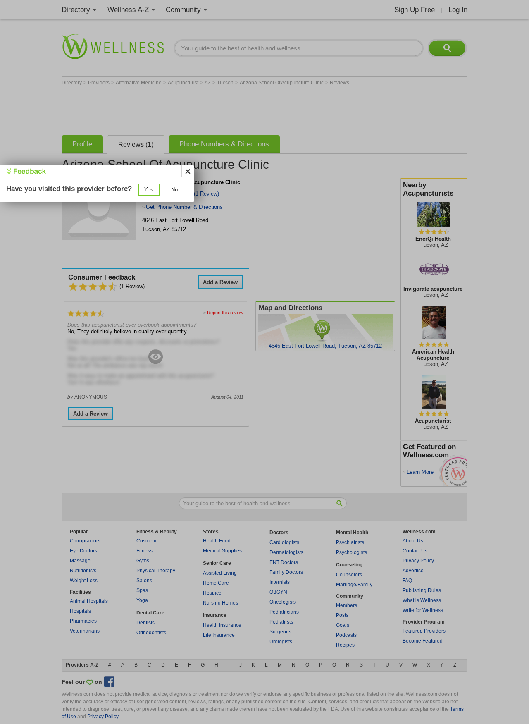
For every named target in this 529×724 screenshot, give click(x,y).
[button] (149, 190)
